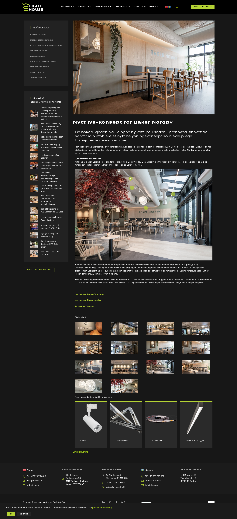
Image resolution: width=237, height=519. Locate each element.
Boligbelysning (37, 56)
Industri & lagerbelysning (43, 61)
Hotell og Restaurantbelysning (46, 45)
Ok (11, 514)
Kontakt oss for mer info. (39, 270)
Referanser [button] (66, 7)
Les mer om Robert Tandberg (89, 294)
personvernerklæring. (102, 507)
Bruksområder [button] (103, 7)
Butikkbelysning (80, 452)
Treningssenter (38, 78)
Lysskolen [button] (121, 7)
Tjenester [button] (137, 7)
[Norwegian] (166, 7)
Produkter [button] (83, 7)
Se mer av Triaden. (84, 306)
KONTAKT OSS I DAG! (203, 7)
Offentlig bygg (37, 72)
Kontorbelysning (38, 51)
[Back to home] (33, 7)
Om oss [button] (152, 7)
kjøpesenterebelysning (41, 40)
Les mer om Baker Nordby (88, 300)
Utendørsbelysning (40, 67)
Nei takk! (24, 514)
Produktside (91, 418)
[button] (177, 7)
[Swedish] (170, 7)
